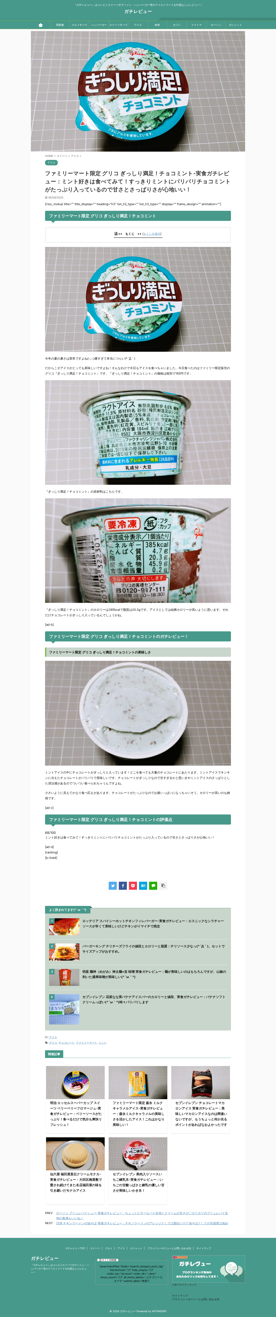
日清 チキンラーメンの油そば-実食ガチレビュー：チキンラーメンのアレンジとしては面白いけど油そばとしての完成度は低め (142, 1223)
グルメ (108, 1248)
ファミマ (196, 24)
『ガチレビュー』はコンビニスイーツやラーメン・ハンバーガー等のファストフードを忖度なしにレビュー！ (60, 1268)
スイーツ (95, 1248)
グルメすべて (79, 24)
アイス (138, 24)
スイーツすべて (118, 24)
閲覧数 (60, 24)
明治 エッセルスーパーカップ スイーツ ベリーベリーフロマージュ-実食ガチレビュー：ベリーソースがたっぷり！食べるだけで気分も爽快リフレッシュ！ (76, 1114)
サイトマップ (203, 1248)
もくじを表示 (151, 233)
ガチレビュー (138, 11)
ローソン (216, 24)
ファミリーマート (86, 1042)
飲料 (157, 24)
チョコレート (66, 1042)
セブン (177, 24)
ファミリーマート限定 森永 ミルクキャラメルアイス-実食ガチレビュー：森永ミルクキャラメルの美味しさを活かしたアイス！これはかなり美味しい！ (138, 1114)
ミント (102, 1042)
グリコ (53, 1042)
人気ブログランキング (184, 1284)
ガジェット (235, 24)
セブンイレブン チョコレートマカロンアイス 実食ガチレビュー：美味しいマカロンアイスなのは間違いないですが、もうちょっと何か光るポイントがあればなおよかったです (201, 1114)
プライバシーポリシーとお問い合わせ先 (169, 1248)
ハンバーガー (99, 24)
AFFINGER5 (159, 1311)
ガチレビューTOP (75, 1248)
